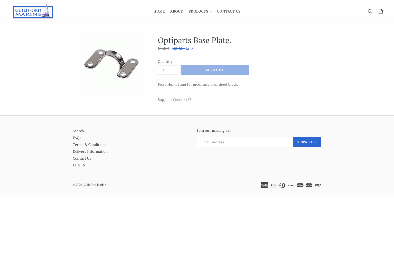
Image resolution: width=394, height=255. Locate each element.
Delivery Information (90, 151)
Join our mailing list (214, 130)
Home (159, 11)
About (176, 11)
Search (78, 130)
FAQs (77, 137)
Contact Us (229, 11)
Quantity (165, 61)
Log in (79, 165)
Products (201, 11)
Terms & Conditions (89, 144)
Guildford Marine (95, 185)
